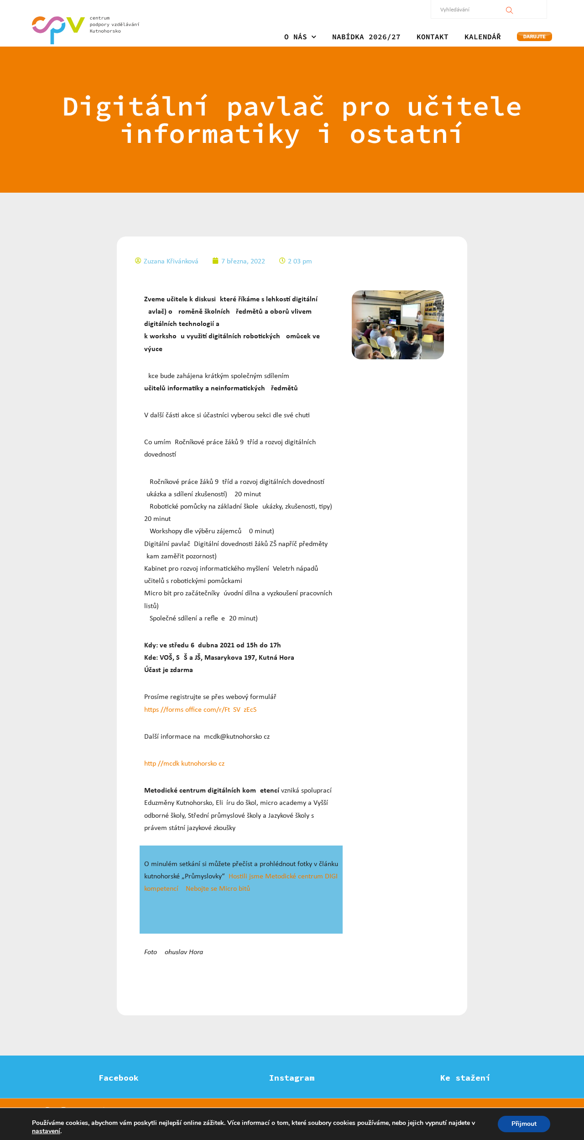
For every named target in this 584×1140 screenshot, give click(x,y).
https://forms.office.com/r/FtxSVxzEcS (200, 709)
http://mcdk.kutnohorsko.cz (184, 763)
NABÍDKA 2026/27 (366, 36)
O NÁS (295, 36)
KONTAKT (432, 36)
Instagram (291, 1077)
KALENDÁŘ (482, 36)
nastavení (46, 1131)
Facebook (119, 1077)
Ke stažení (465, 1077)
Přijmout (524, 1123)
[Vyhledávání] (509, 9)
